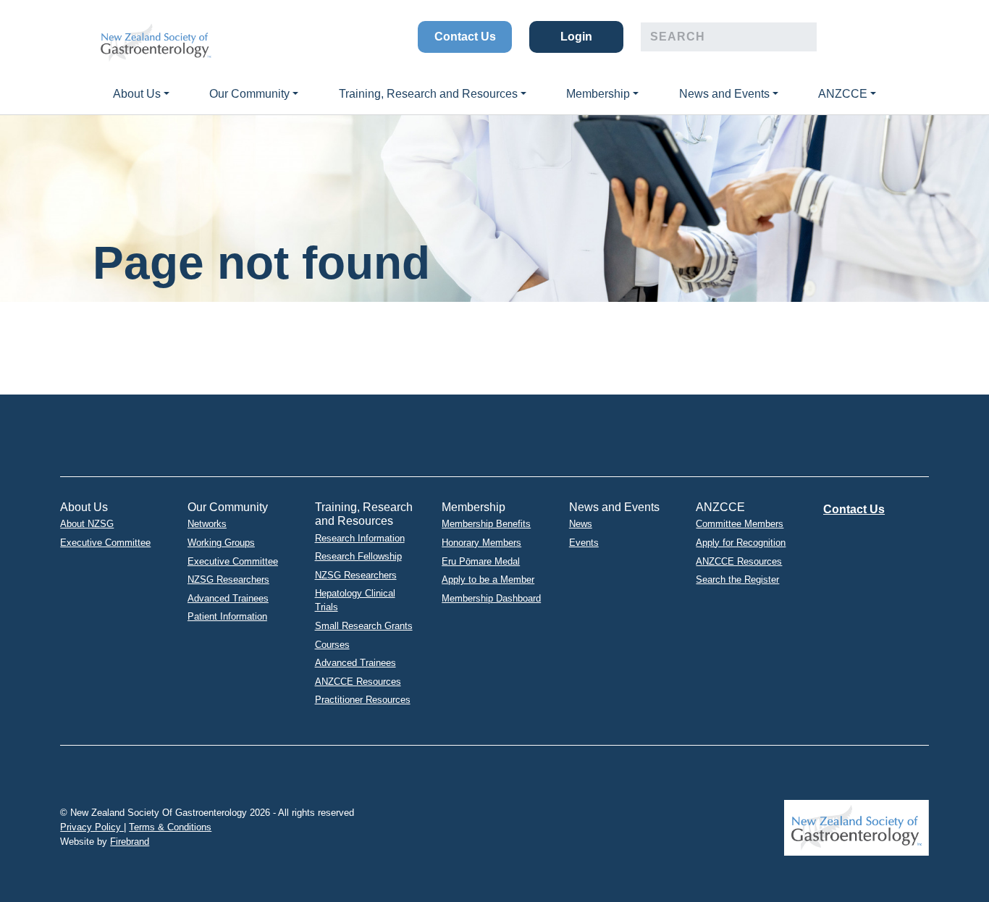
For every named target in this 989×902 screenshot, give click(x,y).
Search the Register (737, 579)
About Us (137, 94)
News (580, 523)
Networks (207, 523)
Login (576, 36)
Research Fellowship (358, 556)
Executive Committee (105, 542)
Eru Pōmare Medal (481, 561)
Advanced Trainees (228, 598)
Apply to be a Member (488, 579)
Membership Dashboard (491, 598)
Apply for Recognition (741, 542)
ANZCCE (842, 94)
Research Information (360, 538)
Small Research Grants (364, 625)
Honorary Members (481, 542)
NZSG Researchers (228, 579)
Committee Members (739, 523)
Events (584, 542)
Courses (332, 644)
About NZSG (87, 523)
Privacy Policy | (93, 827)
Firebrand (129, 841)
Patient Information (227, 616)
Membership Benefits (486, 523)
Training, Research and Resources (428, 94)
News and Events (724, 94)
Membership (598, 94)
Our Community (249, 94)
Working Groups (221, 542)
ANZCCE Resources (358, 681)
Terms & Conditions (170, 827)
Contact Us (465, 36)
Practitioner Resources (363, 699)
